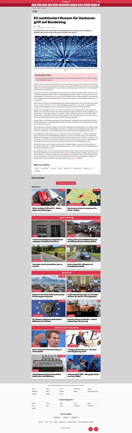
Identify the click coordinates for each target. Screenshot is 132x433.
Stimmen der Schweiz (93, 391)
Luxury (75, 403)
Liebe (61, 403)
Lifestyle (34, 394)
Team (46, 422)
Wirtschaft (34, 391)
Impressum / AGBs (71, 422)
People (89, 388)
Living (47, 403)
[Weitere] (99, 5)
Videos (47, 391)
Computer (95, 92)
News (38, 8)
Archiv (61, 394)
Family (89, 403)
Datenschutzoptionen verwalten (85, 422)
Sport (61, 388)
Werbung (41, 422)
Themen (48, 394)
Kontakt (55, 422)
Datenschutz (62, 422)
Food (33, 405)
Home (34, 8)
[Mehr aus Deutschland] (66, 328)
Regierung (67, 152)
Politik (47, 388)
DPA (39, 26)
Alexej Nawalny (51, 156)
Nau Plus (62, 391)
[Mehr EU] (66, 273)
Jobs (51, 422)
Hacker (40, 86)
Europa (44, 8)
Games (75, 391)
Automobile (76, 405)
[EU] (66, 11)
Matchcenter (77, 388)
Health (33, 403)
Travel (61, 405)
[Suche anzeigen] (96, 1)
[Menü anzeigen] (99, 1)
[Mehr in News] (66, 218)
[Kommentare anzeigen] (96, 429)
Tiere (47, 405)
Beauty (33, 408)
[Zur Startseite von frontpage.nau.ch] (66, 1)
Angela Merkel (56, 96)
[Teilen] (90, 429)
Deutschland (41, 27)
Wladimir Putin (72, 158)
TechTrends (90, 405)
